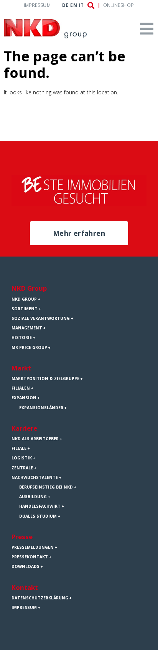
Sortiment (25, 308)
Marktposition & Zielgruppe (45, 378)
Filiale (19, 448)
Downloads (26, 566)
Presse (22, 536)
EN (73, 5)
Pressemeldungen (33, 547)
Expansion (24, 397)
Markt (21, 368)
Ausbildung (33, 496)
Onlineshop (118, 5)
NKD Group (29, 288)
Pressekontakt (30, 556)
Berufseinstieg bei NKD (46, 487)
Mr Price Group (29, 347)
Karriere (24, 428)
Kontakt (25, 587)
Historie (22, 337)
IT (81, 5)
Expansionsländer (41, 407)
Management (27, 328)
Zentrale (22, 468)
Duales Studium (38, 516)
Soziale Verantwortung (41, 318)
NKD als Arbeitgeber (35, 438)
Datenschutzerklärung (40, 598)
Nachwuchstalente (35, 477)
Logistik (22, 458)
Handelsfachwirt (40, 506)
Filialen (21, 388)
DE (65, 5)
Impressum (37, 5)
